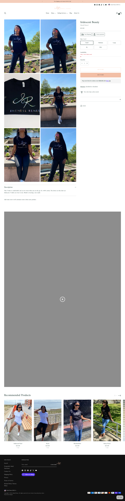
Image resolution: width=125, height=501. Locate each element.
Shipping (82, 87)
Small (86, 43)
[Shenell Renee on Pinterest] (99, 5)
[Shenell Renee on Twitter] (103, 5)
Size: (83, 39)
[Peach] (47, 420)
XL (87, 47)
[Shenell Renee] (62, 8)
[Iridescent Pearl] (18, 420)
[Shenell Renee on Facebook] (95, 5)
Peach (47, 443)
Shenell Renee (15, 493)
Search (6, 463)
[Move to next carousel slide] (119, 395)
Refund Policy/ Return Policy (10, 485)
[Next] (83, 1)
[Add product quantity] (87, 63)
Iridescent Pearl (18, 443)
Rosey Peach (107, 443)
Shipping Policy (8, 474)
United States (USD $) (115, 5)
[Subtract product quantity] (82, 63)
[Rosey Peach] (107, 420)
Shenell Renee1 (84, 25)
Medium (100, 43)
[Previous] (42, 1)
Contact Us (7, 471)
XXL (100, 47)
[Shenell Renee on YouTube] (106, 5)
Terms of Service (8, 480)
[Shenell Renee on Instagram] (97, 5)
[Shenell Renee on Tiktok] (101, 5)
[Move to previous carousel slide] (115, 395)
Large (114, 43)
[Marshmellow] (77, 420)
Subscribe (54, 465)
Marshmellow (77, 443)
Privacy (6, 477)
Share (84, 106)
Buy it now (101, 75)
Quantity (82, 60)
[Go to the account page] (116, 13)
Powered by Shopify (8, 495)
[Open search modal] (5, 13)
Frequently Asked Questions (9, 467)
